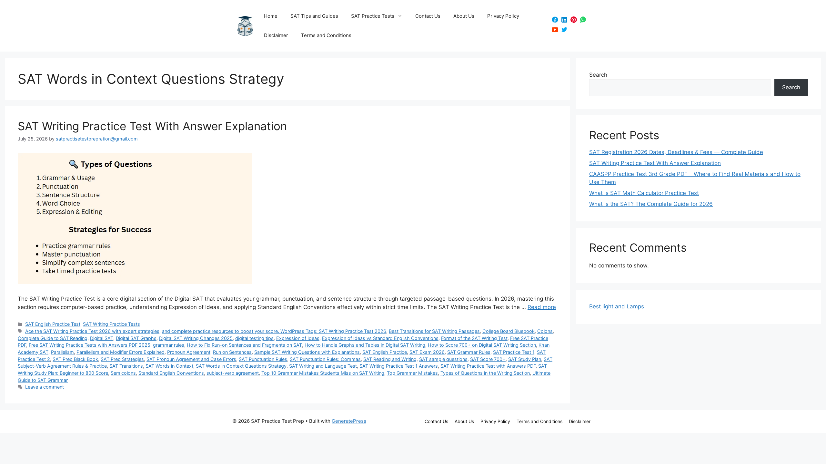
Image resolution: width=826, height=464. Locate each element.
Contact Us (427, 16)
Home (270, 16)
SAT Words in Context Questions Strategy (241, 366)
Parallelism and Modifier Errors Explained (120, 352)
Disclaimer (276, 35)
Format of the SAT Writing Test (474, 338)
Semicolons (123, 373)
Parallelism (62, 352)
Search (598, 75)
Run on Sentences (232, 352)
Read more (542, 307)
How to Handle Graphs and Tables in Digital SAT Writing (365, 345)
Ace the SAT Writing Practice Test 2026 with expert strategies (92, 331)
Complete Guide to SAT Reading (52, 338)
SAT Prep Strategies (122, 359)
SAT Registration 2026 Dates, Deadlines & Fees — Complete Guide (676, 152)
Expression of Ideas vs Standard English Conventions (380, 338)
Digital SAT (101, 338)
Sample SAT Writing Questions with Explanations (307, 352)
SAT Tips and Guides (314, 16)
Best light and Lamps (616, 306)
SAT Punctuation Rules (263, 359)
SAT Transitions (126, 366)
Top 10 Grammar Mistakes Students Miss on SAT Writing (322, 373)
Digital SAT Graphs (136, 338)
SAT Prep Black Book (75, 359)
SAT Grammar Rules (468, 352)
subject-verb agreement (232, 373)
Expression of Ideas (297, 338)
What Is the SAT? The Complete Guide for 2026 (651, 204)
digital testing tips (254, 338)
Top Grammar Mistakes (412, 373)
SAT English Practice (384, 352)
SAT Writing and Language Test (323, 366)
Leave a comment (44, 387)
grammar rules (168, 345)
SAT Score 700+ (488, 359)
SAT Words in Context (169, 366)
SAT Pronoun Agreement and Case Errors (191, 359)
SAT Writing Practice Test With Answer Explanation (152, 126)
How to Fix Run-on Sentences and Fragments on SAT (244, 345)
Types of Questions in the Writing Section (485, 373)
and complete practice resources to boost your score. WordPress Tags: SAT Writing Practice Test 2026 (274, 331)
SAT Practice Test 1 (513, 352)
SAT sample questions (443, 359)
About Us (463, 16)
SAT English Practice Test (52, 324)
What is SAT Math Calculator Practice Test (644, 193)
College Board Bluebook (508, 331)
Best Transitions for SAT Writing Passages (434, 331)
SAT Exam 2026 (427, 352)
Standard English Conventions (171, 373)
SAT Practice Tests (372, 16)
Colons (545, 331)
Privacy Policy (503, 16)
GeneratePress (349, 421)
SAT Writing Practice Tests (111, 324)
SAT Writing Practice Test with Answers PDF (488, 366)
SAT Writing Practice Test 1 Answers (398, 366)
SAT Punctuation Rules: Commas (325, 359)
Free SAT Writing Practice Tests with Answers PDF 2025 (89, 345)
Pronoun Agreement (188, 352)
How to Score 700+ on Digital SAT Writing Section (482, 345)
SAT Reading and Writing (390, 359)
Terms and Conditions (326, 35)
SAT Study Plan (524, 359)
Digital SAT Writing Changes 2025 (196, 338)
